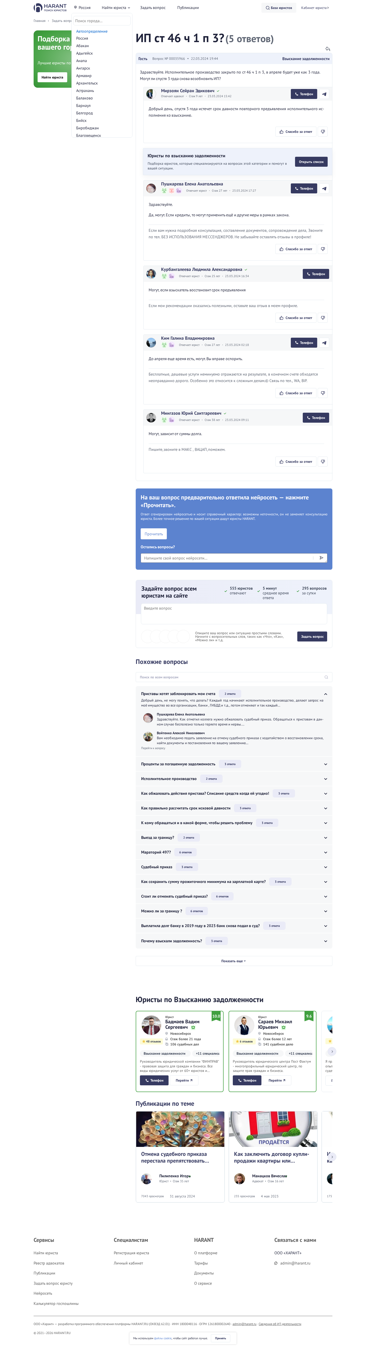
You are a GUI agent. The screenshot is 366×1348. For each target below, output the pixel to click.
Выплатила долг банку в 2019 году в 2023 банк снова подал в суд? (200, 925)
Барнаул (83, 105)
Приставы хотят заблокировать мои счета (178, 693)
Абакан (82, 45)
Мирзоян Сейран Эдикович (187, 90)
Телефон (306, 94)
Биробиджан (87, 127)
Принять (220, 1338)
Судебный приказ (156, 866)
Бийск (81, 120)
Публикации (188, 7)
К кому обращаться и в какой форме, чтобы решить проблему (196, 822)
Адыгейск (84, 53)
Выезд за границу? (157, 837)
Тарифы (201, 1263)
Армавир (84, 75)
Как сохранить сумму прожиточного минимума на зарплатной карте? (203, 881)
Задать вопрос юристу (53, 1283)
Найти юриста (114, 7)
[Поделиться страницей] (327, 48)
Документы (204, 1272)
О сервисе (203, 1283)
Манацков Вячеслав (269, 1176)
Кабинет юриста (314, 7)
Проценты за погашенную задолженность (178, 763)
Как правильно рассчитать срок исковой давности (186, 807)
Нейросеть (43, 1293)
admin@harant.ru (244, 1324)
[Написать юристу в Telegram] (324, 94)
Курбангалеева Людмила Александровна (201, 269)
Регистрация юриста (131, 1252)
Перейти (182, 1080)
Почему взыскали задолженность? (171, 940)
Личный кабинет (128, 1263)
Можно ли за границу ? (161, 910)
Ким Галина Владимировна (188, 338)
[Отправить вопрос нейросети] (321, 557)
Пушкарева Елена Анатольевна (192, 184)
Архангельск (87, 82)
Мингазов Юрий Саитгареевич (191, 413)
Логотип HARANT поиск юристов (50, 7)
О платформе (205, 1252)
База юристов (281, 7)
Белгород (84, 112)
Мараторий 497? (156, 852)
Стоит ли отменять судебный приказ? (174, 896)
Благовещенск (88, 135)
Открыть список (311, 161)
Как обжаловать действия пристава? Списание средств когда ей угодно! (205, 793)
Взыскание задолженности (306, 58)
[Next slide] (332, 1051)
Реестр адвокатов (49, 1263)
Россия (85, 7)
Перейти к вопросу (153, 748)
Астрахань (85, 90)
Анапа (81, 60)
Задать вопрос (153, 7)
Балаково (84, 97)
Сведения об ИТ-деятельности (280, 1324)
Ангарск (83, 68)
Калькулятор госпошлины (56, 1303)
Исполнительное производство (169, 778)
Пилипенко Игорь (175, 1176)
